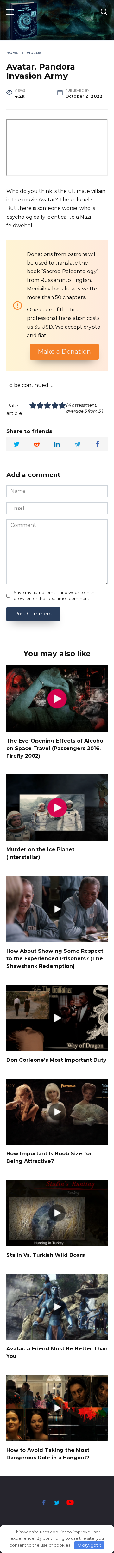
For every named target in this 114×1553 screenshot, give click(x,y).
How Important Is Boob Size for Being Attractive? (49, 1157)
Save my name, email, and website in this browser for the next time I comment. (55, 595)
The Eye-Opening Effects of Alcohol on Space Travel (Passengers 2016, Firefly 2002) (55, 748)
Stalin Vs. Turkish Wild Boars (45, 1255)
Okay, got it (89, 1545)
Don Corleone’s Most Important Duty (56, 1060)
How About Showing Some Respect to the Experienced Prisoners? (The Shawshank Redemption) (54, 958)
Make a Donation (64, 351)
